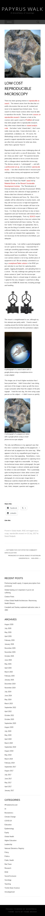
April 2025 (8, 668)
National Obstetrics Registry (14, 848)
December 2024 (10, 684)
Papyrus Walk (22, 9)
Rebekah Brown (10, 183)
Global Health (16, 531)
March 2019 (9, 759)
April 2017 (8, 786)
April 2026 (8, 636)
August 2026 (9, 624)
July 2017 (8, 775)
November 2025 (10, 652)
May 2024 (8, 699)
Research (8, 868)
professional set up (12, 167)
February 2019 (10, 763)
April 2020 (8, 739)
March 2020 (9, 743)
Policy (7, 852)
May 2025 (8, 664)
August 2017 (9, 771)
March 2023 (9, 703)
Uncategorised (10, 892)
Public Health (9, 860)
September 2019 (10, 747)
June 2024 (8, 695)
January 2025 (9, 680)
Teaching (8, 884)
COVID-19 (8, 821)
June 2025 (8, 660)
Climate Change (10, 817)
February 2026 (10, 640)
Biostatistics (9, 813)
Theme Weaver (30, 912)
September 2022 (10, 707)
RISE (24, 531)
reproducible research (17, 533)
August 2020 (9, 727)
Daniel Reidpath (10, 536)
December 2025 (10, 648)
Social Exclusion (10, 876)
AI (5, 809)
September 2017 (10, 767)
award (29, 181)
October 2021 (9, 715)
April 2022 (8, 711)
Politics (7, 856)
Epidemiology (9, 828)
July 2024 (8, 692)
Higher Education (10, 840)
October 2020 (9, 719)
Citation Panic (9, 596)
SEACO (32, 216)
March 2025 (9, 672)
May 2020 (8, 735)
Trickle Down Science (12, 888)
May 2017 (8, 782)
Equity (7, 832)
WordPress (31, 909)
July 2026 (8, 628)
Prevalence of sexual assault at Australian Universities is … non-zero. (24, 557)
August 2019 (9, 751)
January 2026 (9, 644)
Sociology (8, 880)
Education (8, 825)
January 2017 (9, 790)
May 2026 (8, 632)
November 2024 (10, 688)
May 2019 (8, 755)
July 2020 (8, 731)
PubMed (29, 120)
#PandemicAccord (11, 805)
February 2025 (10, 676)
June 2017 (8, 779)
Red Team (8, 864)
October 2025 (9, 656)
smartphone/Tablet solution (17, 263)
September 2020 (10, 723)
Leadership (8, 844)
